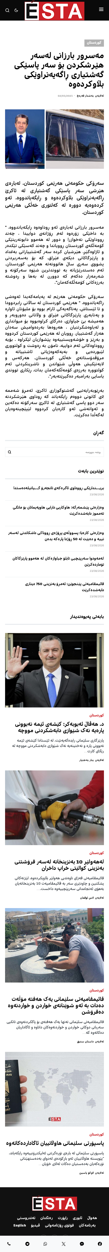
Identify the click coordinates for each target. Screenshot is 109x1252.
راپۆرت (63, 1218)
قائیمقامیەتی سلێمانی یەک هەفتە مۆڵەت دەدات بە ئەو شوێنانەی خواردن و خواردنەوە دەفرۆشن (56, 1006)
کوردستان (94, 43)
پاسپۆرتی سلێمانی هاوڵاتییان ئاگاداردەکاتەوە (55, 1143)
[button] (101, 10)
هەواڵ (92, 1218)
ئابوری (77, 1218)
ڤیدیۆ (35, 1225)
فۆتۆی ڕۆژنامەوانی (59, 1225)
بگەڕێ (9, 452)
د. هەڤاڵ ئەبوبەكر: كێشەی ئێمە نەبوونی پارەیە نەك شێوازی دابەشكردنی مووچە (59, 728)
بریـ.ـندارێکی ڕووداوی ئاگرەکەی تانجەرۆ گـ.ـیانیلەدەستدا (58, 488)
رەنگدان (46, 1218)
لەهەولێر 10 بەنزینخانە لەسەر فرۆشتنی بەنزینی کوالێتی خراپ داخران (59, 865)
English (19, 1225)
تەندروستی (26, 1218)
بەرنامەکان (87, 1225)
